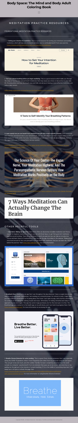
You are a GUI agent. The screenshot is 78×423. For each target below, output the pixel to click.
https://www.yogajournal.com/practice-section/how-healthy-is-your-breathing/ (29, 90)
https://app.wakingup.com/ (31, 243)
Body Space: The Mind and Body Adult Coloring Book (39, 5)
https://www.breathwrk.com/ (14, 307)
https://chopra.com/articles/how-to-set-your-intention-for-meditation (29, 45)
